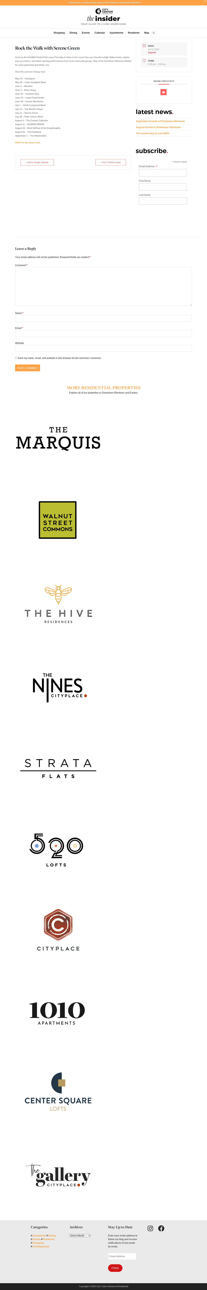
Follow (115, 1268)
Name (19, 313)
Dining (73, 32)
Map (146, 32)
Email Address (148, 167)
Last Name (145, 195)
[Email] (163, 92)
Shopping (59, 32)
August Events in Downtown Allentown (158, 127)
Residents (134, 32)
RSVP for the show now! (27, 142)
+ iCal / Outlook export (111, 162)
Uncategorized (40, 1246)
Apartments (116, 32)
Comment (21, 265)
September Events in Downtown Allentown (160, 121)
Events (86, 32)
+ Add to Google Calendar (37, 162)
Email (19, 328)
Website (19, 343)
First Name (145, 181)
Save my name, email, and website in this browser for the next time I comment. (59, 358)
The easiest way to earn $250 (152, 133)
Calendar (100, 32)
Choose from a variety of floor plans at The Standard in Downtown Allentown (104, 3)
